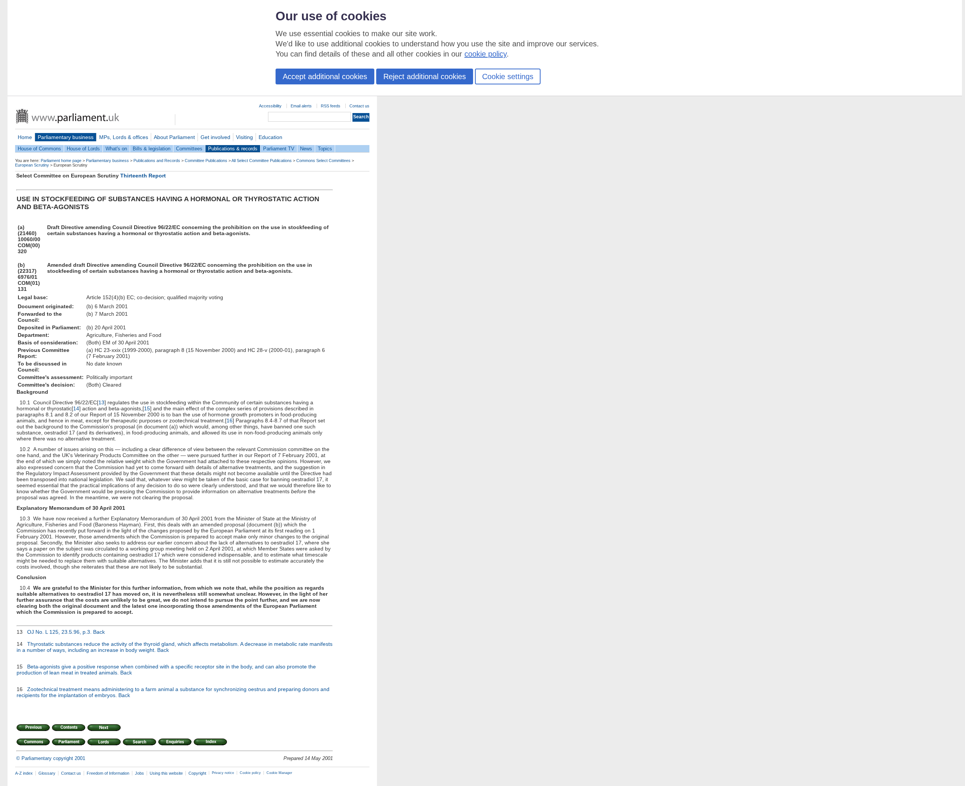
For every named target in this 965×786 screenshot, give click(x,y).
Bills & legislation (151, 148)
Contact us (359, 106)
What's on (116, 148)
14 (76, 408)
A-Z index (24, 773)
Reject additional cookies (424, 76)
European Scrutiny (32, 165)
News (306, 148)
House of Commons (39, 148)
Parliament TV (278, 148)
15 (147, 408)
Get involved (215, 137)
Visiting (244, 137)
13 (101, 402)
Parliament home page (61, 160)
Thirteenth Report (143, 176)
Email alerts (301, 106)
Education (270, 137)
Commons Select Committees (323, 160)
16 (230, 420)
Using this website (166, 773)
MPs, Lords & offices (123, 137)
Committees (189, 148)
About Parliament (174, 137)
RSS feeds (330, 106)
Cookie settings (507, 76)
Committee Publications (206, 160)
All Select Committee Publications (261, 160)
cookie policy (485, 54)
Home (25, 137)
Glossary (46, 773)
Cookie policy (250, 773)
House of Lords (83, 148)
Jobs (139, 773)
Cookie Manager (279, 773)
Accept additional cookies (325, 76)
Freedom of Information (108, 773)
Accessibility (270, 106)
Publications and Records (156, 160)
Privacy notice (223, 773)
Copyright (197, 773)
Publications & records (232, 148)
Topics (325, 148)
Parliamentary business (65, 137)
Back (99, 632)
